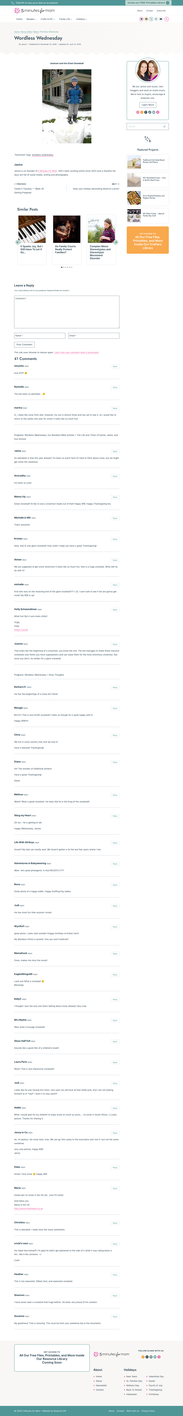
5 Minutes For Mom (47, 171)
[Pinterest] (141, 19)
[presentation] (32, 229)
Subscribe (161, 10)
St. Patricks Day (134, 1381)
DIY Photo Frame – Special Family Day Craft (153, 214)
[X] (151, 19)
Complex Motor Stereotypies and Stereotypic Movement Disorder (100, 252)
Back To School (134, 1390)
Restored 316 (60, 1411)
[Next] (115, 242)
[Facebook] (146, 19)
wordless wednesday (42, 155)
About (139, 10)
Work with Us (133, 1411)
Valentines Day (156, 1376)
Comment (21, 298)
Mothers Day (132, 1385)
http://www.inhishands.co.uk (28, 1208)
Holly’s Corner (21, 630)
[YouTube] (161, 19)
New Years (131, 1376)
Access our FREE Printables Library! (146, 2)
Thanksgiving (155, 1390)
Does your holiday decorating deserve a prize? (96, 186)
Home (19, 19)
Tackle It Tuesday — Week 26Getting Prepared (29, 188)
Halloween (131, 1394)
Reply (115, 366)
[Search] (164, 126)
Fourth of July (155, 1385)
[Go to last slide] (17, 242)
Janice (24, 44)
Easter (152, 1381)
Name (19, 335)
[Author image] (16, 44)
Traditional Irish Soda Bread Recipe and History (153, 161)
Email (73, 335)
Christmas (154, 1394)
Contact (149, 10)
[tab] (61, 267)
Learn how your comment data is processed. (76, 352)
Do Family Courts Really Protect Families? (65, 249)
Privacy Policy (148, 1411)
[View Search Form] (166, 19)
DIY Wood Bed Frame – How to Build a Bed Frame (154, 179)
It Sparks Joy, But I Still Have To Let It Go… (31, 249)
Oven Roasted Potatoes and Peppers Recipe (153, 196)
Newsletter (101, 1385)
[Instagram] (156, 19)
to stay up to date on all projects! (37, 3)
